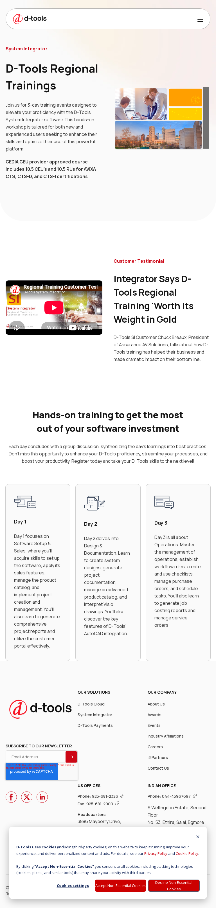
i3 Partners (158, 757)
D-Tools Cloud (91, 704)
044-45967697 (177, 796)
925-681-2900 (100, 803)
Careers (155, 746)
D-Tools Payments (95, 725)
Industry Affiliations (166, 736)
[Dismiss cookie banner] (198, 837)
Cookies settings (73, 885)
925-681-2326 (105, 796)
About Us (156, 704)
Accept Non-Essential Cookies (120, 885)
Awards (154, 714)
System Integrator (95, 714)
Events (154, 725)
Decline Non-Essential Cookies (173, 885)
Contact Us (158, 768)
